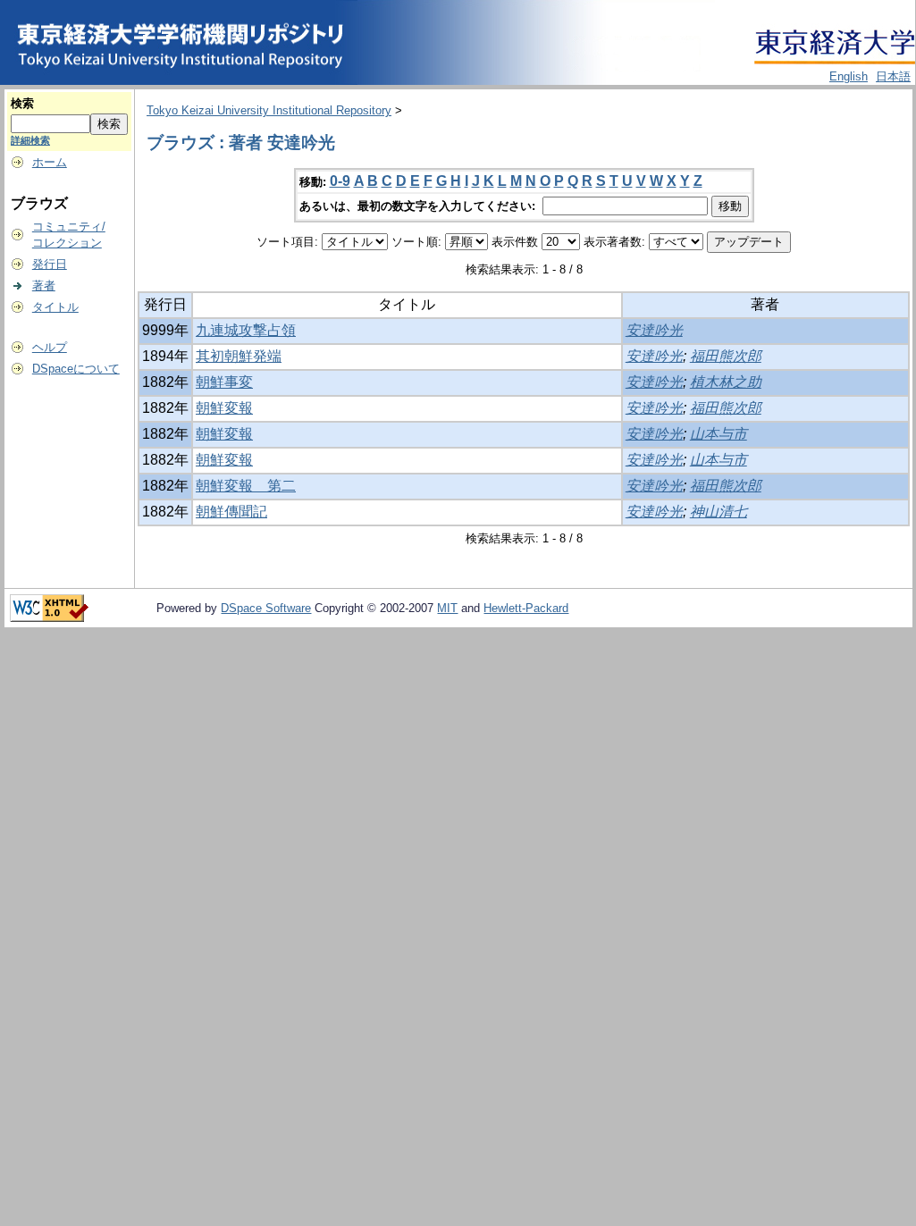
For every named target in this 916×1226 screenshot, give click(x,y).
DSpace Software (266, 608)
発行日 (49, 264)
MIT (447, 608)
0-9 (340, 181)
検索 (22, 103)
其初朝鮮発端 (239, 356)
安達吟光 (654, 330)
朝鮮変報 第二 (246, 485)
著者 (43, 285)
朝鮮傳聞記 (231, 511)
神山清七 (718, 511)
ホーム (49, 162)
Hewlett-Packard (525, 608)
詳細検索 (30, 140)
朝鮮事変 (224, 382)
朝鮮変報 (224, 408)
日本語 (893, 76)
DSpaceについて (76, 368)
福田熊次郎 (725, 356)
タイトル (55, 307)
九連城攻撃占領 (246, 330)
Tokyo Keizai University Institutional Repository (269, 110)
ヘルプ (49, 347)
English (848, 76)
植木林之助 (725, 382)
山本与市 (718, 433)
